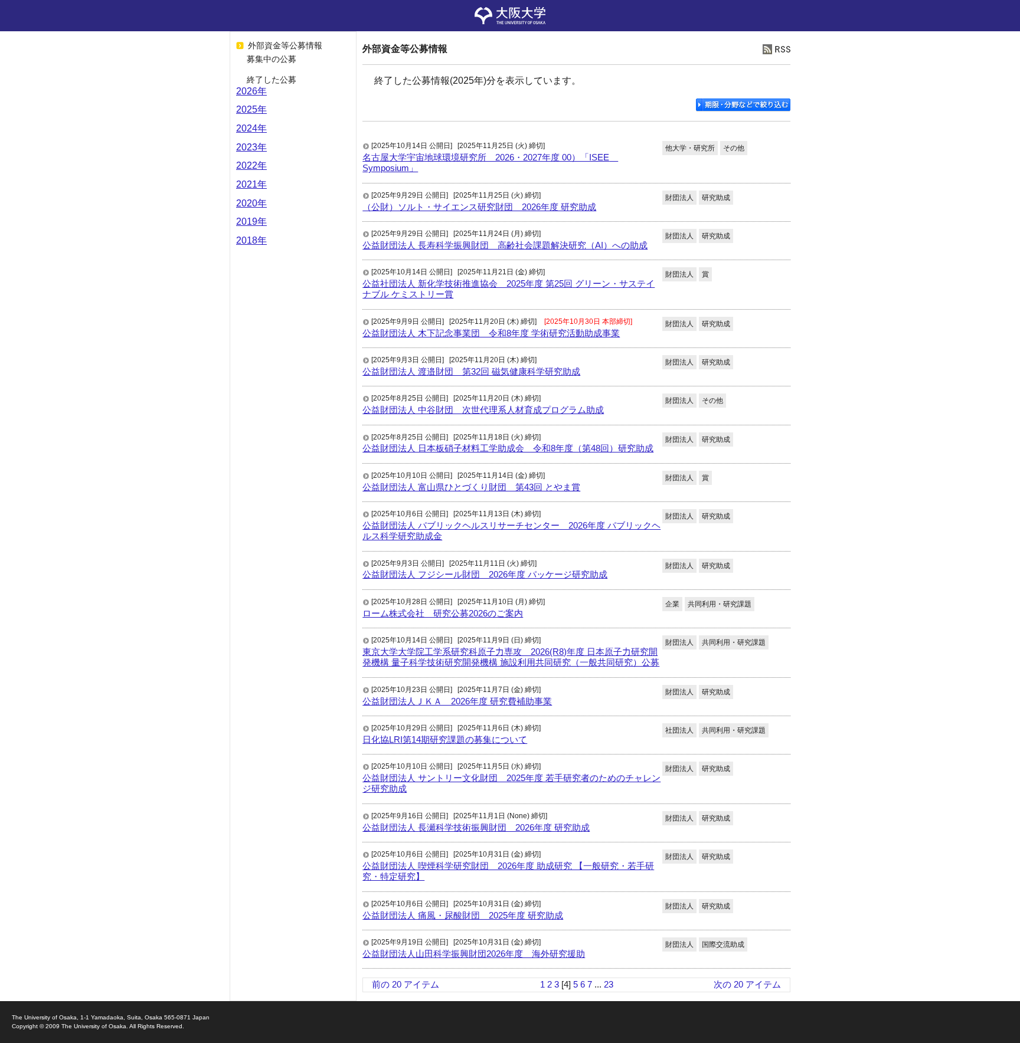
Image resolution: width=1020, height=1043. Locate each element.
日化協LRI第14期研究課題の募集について (444, 739)
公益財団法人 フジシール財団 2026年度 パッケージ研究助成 (484, 574)
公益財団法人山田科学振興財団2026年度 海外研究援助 (473, 954)
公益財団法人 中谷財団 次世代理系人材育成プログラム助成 (483, 410)
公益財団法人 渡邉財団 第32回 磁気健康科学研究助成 (471, 371)
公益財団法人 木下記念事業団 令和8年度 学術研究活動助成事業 (491, 333)
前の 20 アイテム (405, 984)
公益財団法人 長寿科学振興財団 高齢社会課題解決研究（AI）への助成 (505, 245)
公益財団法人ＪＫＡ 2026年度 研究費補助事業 (457, 701)
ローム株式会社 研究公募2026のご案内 (442, 613)
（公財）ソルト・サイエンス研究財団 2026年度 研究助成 (479, 207)
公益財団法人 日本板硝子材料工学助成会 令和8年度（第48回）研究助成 (507, 448)
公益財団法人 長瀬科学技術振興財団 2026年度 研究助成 (476, 827)
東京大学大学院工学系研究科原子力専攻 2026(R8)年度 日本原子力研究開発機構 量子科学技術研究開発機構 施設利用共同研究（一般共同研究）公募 (510, 657)
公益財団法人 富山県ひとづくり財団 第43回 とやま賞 (471, 487)
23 (608, 984)
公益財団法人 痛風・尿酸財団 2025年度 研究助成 (462, 915)
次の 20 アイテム (747, 984)
